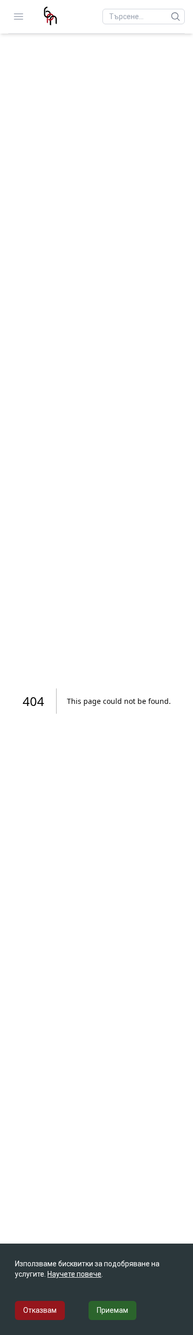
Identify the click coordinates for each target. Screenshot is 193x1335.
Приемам (112, 1310)
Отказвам (40, 1310)
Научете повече (74, 1274)
